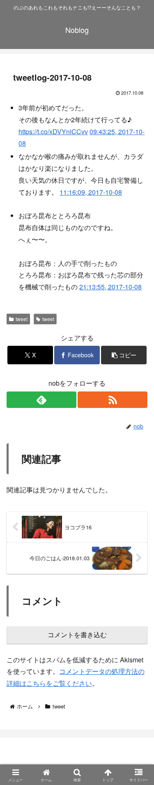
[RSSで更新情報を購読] (112, 399)
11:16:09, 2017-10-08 (91, 192)
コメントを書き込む (77, 634)
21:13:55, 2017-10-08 (110, 286)
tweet (22, 318)
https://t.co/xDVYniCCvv (53, 131)
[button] (124, 355)
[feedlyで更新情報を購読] (41, 399)
